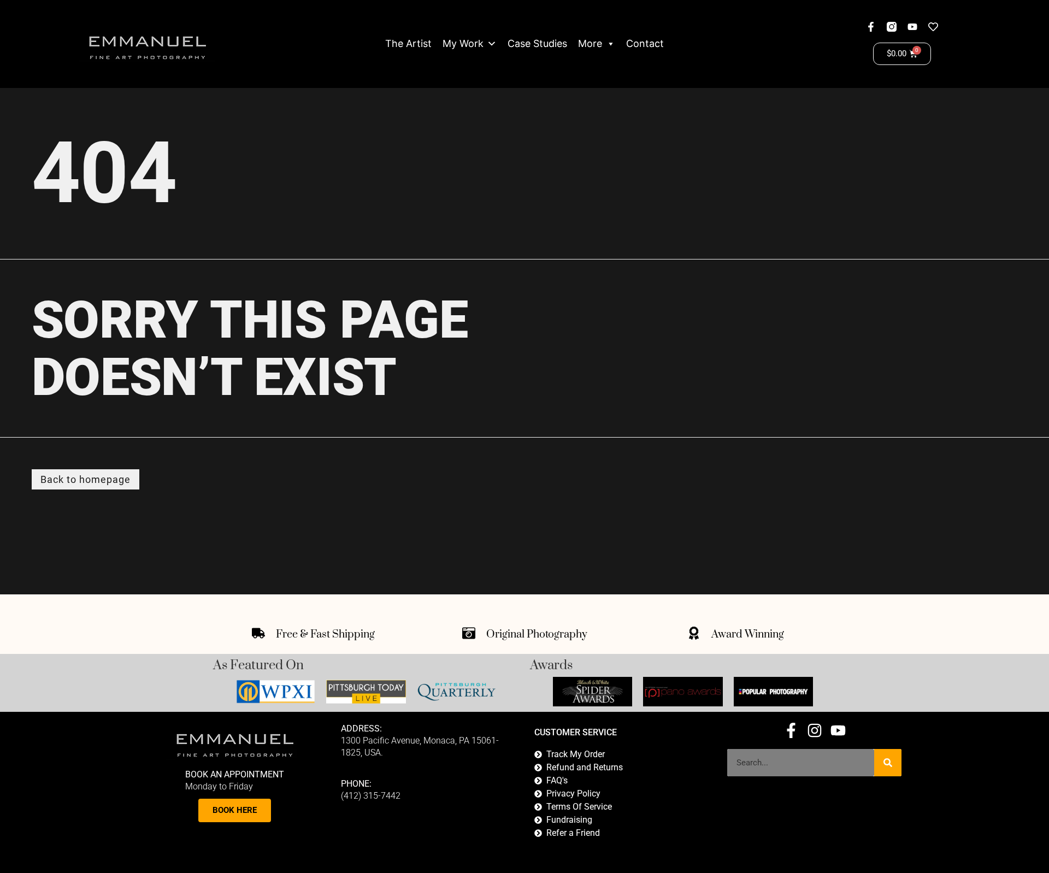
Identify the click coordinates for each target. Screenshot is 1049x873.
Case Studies (537, 43)
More (590, 43)
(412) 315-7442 (370, 796)
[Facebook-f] (871, 27)
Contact (645, 43)
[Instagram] (814, 730)
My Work (463, 43)
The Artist (408, 43)
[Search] (887, 762)
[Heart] (933, 27)
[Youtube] (912, 27)
